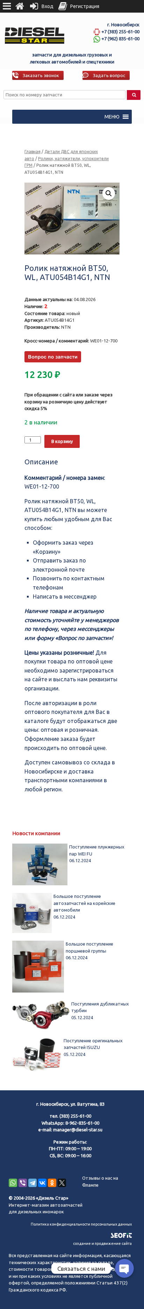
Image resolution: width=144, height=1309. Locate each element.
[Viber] (23, 1183)
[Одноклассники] (52, 1183)
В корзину (62, 441)
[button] (112, 117)
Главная (32, 151)
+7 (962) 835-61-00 (120, 38)
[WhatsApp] (13, 1183)
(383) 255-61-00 (75, 1115)
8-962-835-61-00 (82, 1122)
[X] (62, 1183)
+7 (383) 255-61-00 (120, 31)
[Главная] (19, 6)
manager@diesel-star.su (77, 1129)
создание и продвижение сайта (102, 1243)
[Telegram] (32, 1183)
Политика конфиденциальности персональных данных (81, 1224)
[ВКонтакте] (42, 1183)
